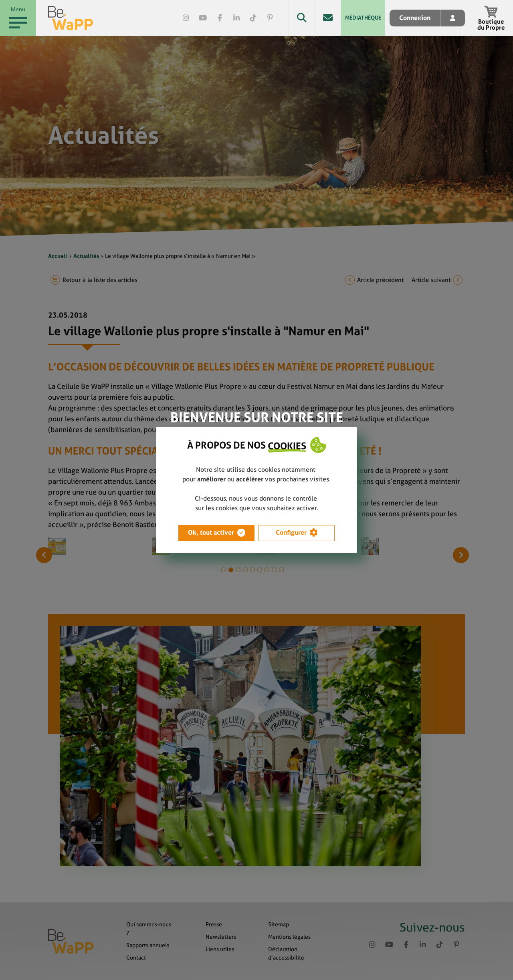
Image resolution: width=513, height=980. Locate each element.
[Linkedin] (236, 18)
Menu (18, 9)
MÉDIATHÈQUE (363, 17)
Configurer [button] (291, 532)
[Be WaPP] (70, 18)
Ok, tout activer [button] (211, 532)
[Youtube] (203, 18)
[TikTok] (253, 18)
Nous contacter (328, 18)
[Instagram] (186, 18)
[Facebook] (219, 18)
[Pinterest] (270, 18)
